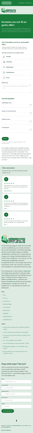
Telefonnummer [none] (5, 391)
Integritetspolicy (7, 319)
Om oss (5, 298)
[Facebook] (16, 421)
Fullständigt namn (7, 103)
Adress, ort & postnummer (9, 111)
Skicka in (5, 138)
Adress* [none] (3, 403)
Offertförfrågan (7, 304)
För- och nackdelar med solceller (12, 340)
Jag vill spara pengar (8, 411)
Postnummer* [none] (4, 397)
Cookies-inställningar (6, 430)
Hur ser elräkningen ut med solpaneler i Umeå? (16, 343)
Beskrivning (5, 82)
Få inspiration (28, 3)
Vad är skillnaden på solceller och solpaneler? (16, 332)
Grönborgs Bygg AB (5, 427)
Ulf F (5, 224)
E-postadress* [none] (4, 385)
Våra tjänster (6, 307)
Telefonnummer (6, 119)
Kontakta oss (6, 301)
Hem (4, 295)
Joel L (5, 208)
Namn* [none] (3, 379)
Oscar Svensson (7, 190)
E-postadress (5, 127)
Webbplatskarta (7, 316)
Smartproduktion (17, 425)
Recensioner (21, 3)
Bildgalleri (6, 313)
